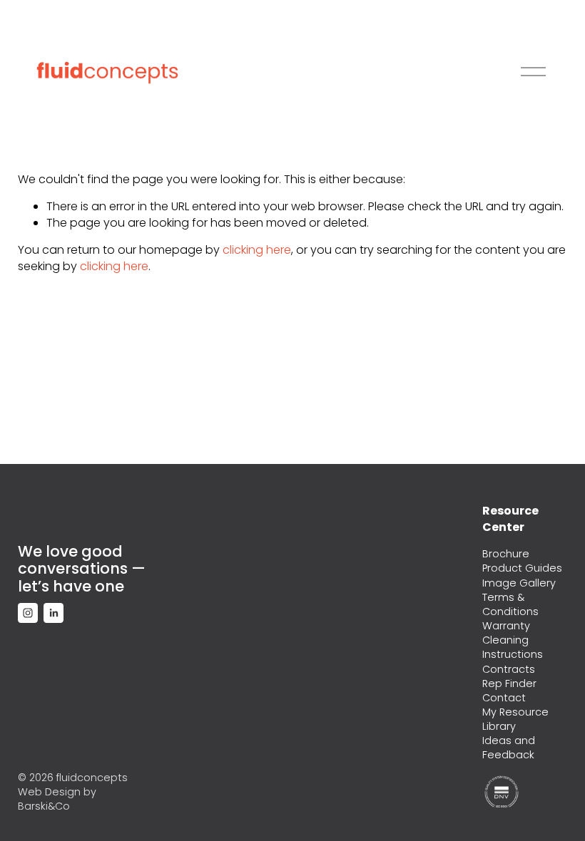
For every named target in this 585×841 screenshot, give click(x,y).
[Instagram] (28, 613)
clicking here (257, 250)
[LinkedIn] (53, 613)
